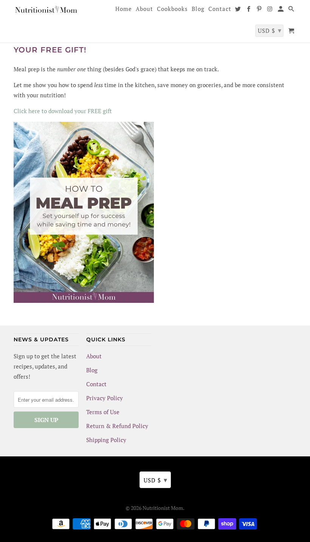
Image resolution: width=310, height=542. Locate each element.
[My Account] (281, 10)
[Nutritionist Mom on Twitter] (238, 10)
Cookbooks (172, 9)
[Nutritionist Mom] (46, 11)
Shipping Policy (106, 440)
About (94, 356)
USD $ (155, 479)
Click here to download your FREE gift (63, 111)
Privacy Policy (104, 398)
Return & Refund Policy (117, 426)
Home (123, 9)
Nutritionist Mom (163, 507)
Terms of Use (102, 412)
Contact (96, 384)
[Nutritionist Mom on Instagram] (270, 10)
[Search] (291, 10)
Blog (92, 370)
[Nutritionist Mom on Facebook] (249, 10)
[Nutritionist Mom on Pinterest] (259, 10)
